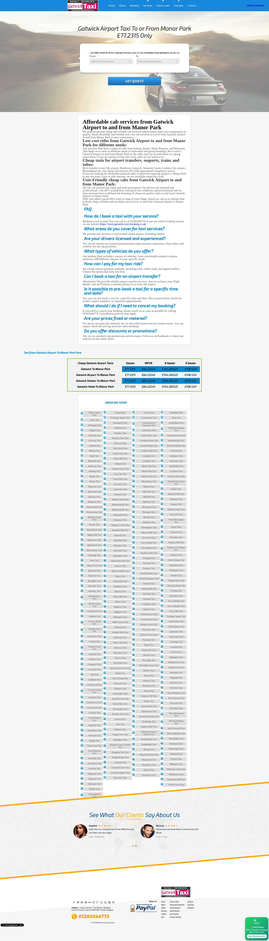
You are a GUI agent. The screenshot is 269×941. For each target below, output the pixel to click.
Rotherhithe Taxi (149, 744)
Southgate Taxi (176, 456)
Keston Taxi (120, 719)
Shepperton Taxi (149, 760)
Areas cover (163, 5)
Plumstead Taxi (149, 686)
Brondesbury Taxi (94, 597)
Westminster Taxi (176, 738)
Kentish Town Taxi (120, 714)
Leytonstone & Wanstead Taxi (149, 424)
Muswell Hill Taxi (149, 532)
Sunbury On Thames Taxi (176, 548)
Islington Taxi (120, 688)
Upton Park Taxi (176, 637)
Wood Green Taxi (176, 785)
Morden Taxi (149, 517)
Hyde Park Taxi (120, 663)
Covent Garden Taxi (94, 691)
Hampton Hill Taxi (120, 530)
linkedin (101, 902)
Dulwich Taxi (94, 735)
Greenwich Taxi (120, 489)
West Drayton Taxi (176, 698)
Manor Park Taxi (149, 471)
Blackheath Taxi (94, 545)
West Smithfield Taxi (176, 733)
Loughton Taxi (148, 461)
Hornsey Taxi (120, 648)
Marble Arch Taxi (149, 476)
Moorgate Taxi (149, 512)
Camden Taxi (94, 616)
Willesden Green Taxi (176, 769)
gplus (97, 902)
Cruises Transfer (175, 917)
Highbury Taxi (120, 607)
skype (109, 902)
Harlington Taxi (120, 556)
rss (105, 902)
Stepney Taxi (176, 504)
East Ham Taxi (94, 758)
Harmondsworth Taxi (120, 561)
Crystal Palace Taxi (94, 719)
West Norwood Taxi (176, 728)
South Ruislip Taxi (176, 440)
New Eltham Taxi (148, 543)
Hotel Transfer (174, 911)
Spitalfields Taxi (176, 466)
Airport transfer (175, 908)
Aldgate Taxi (94, 430)
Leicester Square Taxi (120, 773)
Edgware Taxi (95, 779)
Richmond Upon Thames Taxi (149, 733)
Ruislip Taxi (149, 749)
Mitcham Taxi (149, 502)
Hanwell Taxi (120, 535)
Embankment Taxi (94, 795)
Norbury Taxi (149, 568)
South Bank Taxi (176, 423)
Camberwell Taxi (94, 611)
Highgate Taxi (120, 612)
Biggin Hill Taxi (95, 535)
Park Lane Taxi (149, 630)
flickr (89, 902)
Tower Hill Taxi (176, 611)
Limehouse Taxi (149, 430)
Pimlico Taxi (148, 670)
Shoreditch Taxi (149, 765)
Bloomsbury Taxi (94, 550)
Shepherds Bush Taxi (149, 755)
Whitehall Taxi (176, 754)
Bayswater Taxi (94, 492)
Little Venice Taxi (149, 435)
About (122, 5)
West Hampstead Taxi (176, 714)
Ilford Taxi (120, 673)
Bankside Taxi (94, 461)
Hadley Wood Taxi (120, 499)
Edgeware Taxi (94, 774)
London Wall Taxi (149, 451)
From (93, 56)
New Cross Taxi (149, 538)
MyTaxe (99, 923)
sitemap (190, 902)
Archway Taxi (94, 440)
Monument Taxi (149, 507)
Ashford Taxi (94, 446)
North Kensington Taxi (149, 578)
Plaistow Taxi (149, 681)
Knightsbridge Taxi (120, 757)
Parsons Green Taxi (149, 635)
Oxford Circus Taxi (149, 614)
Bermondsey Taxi (94, 512)
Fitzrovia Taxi (120, 443)
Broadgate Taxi (94, 581)
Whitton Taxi (176, 759)
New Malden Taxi (149, 548)
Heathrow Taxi (120, 586)
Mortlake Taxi (149, 522)
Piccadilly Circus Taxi (148, 665)
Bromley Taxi (94, 591)
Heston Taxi (120, 602)
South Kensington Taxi (176, 429)
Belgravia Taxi (94, 502)
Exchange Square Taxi (120, 418)
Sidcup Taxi (149, 770)
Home (112, 5)
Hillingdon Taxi (120, 617)
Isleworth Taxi (120, 683)
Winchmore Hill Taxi (176, 779)
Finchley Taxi (120, 433)
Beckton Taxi (94, 497)
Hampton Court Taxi (120, 525)
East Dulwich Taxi (94, 752)
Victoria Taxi (176, 652)
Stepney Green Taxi (176, 509)
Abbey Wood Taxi (94, 414)
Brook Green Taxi (94, 605)
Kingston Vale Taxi (120, 752)
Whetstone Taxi (176, 744)
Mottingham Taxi (149, 527)
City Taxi (94, 674)
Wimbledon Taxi (176, 774)
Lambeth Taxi (120, 762)
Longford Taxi (149, 456)
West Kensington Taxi (176, 722)
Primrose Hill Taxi (149, 696)
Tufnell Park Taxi (176, 621)
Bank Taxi (94, 456)
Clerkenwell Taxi (94, 685)
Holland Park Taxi (120, 632)
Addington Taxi (94, 425)
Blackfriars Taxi (94, 540)
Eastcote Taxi (94, 768)
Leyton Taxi (149, 413)
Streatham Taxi (176, 537)
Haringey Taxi (120, 545)
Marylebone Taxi (149, 481)
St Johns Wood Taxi (176, 476)
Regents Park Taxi (149, 727)
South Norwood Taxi (176, 435)
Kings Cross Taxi (120, 734)
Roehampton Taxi (149, 739)
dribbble (93, 902)
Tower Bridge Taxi (176, 601)
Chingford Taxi (94, 664)
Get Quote (135, 81)
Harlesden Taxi (120, 550)
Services (147, 5)
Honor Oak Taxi (120, 642)
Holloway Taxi (120, 637)
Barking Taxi (94, 471)
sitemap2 (190, 905)
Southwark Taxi (176, 461)
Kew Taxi (120, 724)
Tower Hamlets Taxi (176, 606)
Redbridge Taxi (149, 722)
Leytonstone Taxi (148, 418)
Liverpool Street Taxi (149, 440)
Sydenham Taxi (176, 565)
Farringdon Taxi (120, 423)
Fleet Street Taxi (120, 448)
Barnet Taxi (95, 481)
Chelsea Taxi (94, 659)
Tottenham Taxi (176, 596)
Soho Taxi (176, 418)
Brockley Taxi (94, 586)
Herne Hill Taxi (120, 597)
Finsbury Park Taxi (120, 438)
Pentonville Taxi (149, 650)
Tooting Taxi (176, 591)
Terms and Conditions (177, 905)
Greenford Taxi (120, 484)
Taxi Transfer (174, 914)
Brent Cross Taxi (94, 565)
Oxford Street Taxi (149, 619)
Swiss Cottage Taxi (176, 560)
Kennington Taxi (120, 694)
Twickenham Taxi (176, 626)
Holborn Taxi (120, 627)
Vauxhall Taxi (176, 647)
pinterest (82, 902)
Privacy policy (174, 902)
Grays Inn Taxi (120, 474)
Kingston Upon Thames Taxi (120, 746)
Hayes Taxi (120, 576)
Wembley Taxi (176, 688)
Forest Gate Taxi (120, 453)
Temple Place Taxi (176, 580)
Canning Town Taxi (94, 630)
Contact (192, 5)
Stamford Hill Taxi (176, 494)
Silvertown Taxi (149, 775)
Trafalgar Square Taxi (176, 616)
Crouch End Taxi (94, 708)
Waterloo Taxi (176, 683)
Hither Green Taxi (120, 622)
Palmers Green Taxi (148, 624)
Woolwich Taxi (120, 778)
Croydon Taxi (95, 713)
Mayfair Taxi (149, 486)
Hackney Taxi (120, 494)
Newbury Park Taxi (149, 553)
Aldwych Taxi (94, 435)
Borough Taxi (95, 555)
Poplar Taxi (149, 691)
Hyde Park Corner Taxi (120, 668)
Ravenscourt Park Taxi (149, 716)
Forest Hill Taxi (120, 458)
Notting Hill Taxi (149, 589)
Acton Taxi (94, 420)
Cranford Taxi (94, 697)
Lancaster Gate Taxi (120, 767)
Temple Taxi (176, 575)
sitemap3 (190, 908)
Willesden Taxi (176, 764)
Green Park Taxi (120, 479)
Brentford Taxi (94, 571)
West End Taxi (176, 703)
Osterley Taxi (149, 609)
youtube (85, 902)
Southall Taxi (176, 451)
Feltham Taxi (120, 428)
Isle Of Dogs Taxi (120, 678)
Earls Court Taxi (94, 746)
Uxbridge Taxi (176, 642)
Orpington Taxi (149, 604)
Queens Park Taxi (149, 706)
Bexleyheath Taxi (94, 530)
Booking (134, 5)
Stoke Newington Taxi (176, 521)
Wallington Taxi (176, 657)
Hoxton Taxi (120, 658)
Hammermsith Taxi (120, 505)
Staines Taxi (176, 489)
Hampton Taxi (120, 520)
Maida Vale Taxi (149, 466)
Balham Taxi (94, 451)
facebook (74, 902)
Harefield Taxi (120, 540)
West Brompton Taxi (176, 693)
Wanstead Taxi (176, 672)
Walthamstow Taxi (176, 662)
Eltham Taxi (94, 789)
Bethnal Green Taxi (94, 518)
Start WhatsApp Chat (256, 936)
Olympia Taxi (149, 599)
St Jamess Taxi (176, 471)
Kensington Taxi (120, 709)
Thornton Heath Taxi (176, 586)
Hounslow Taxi (120, 653)
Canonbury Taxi (94, 636)
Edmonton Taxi (94, 784)
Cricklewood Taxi (94, 702)
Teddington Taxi (176, 570)
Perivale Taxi (149, 655)
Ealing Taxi (94, 741)
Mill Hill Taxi (149, 497)
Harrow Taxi (120, 566)
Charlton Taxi (94, 654)
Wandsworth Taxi (176, 667)
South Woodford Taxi (176, 446)
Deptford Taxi (94, 725)
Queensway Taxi (149, 711)
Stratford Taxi (176, 532)
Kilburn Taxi (120, 729)
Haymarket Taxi (120, 581)
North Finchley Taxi (149, 573)
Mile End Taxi (149, 492)
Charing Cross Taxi (94, 647)
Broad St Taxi (94, 576)
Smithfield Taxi (176, 413)
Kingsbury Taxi (120, 740)
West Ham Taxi (176, 708)
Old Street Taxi (149, 594)
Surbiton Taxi (176, 555)
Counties (178, 5)
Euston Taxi (120, 413)
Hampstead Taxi (120, 515)
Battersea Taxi (94, 486)
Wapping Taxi (176, 678)
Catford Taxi (94, 641)
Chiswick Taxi (94, 669)
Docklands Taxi (94, 730)
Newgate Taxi (149, 558)
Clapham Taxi (94, 680)
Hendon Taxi (120, 591)
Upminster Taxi (176, 632)
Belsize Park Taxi (94, 507)
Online (163, 908)
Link (162, 917)
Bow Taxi (94, 560)
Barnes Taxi (94, 476)
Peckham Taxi (149, 640)
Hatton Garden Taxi (120, 571)
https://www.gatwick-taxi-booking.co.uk (123, 224)
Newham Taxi (149, 563)
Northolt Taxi (149, 583)
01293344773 (93, 916)
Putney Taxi (149, 701)
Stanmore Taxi (176, 499)
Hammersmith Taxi (120, 510)
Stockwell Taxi (176, 514)
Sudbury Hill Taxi (176, 542)
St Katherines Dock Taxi (176, 482)
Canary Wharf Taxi (94, 622)
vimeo (113, 902)
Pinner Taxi (149, 675)
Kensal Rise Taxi (120, 704)
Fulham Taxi (120, 464)
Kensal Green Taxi (120, 699)
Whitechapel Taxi (176, 749)
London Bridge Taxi (149, 446)
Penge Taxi (149, 645)
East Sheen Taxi (94, 763)
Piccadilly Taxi (148, 660)
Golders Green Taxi (120, 469)
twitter (78, 902)
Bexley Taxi (94, 525)
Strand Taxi (176, 527)
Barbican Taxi (94, 466)
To (137, 56)
